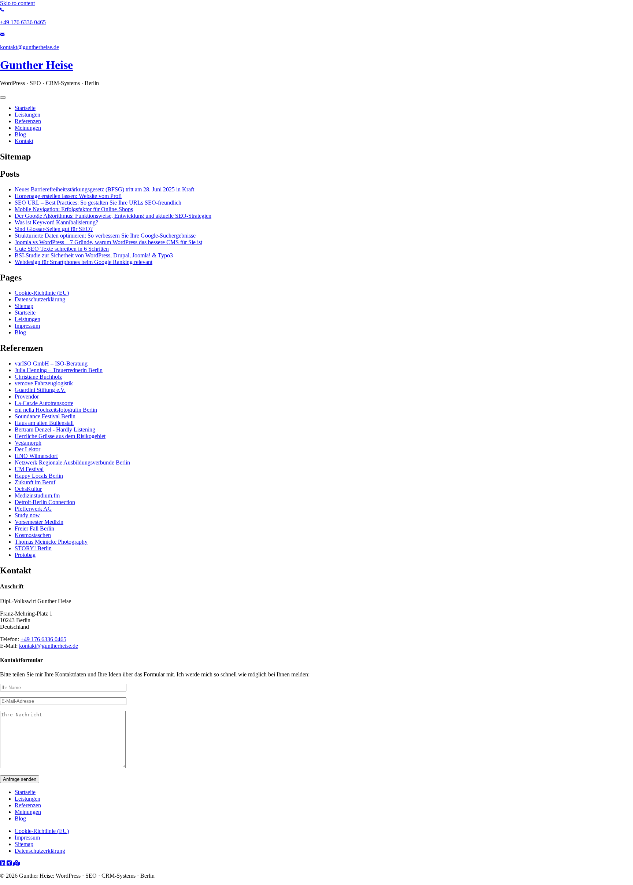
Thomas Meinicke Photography (51, 542)
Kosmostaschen (33, 535)
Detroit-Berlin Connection (45, 502)
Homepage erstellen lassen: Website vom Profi (68, 196)
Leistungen (27, 319)
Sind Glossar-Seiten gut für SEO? (54, 229)
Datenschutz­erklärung (40, 299)
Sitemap (24, 306)
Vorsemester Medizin (39, 522)
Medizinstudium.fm (37, 495)
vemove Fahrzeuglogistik (44, 383)
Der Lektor (27, 449)
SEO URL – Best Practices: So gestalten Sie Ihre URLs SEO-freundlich (98, 202)
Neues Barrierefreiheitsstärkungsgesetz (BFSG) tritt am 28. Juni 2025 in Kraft (104, 189)
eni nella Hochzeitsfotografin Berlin (56, 410)
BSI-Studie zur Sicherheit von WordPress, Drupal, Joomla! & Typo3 (94, 255)
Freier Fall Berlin (34, 528)
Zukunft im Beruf (35, 482)
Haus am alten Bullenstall (44, 423)
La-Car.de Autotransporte (44, 403)
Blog (20, 332)
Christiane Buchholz (38, 377)
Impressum (27, 326)
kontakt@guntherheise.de (48, 646)
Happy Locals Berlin (39, 476)
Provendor (27, 396)
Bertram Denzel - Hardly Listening (55, 429)
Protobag (25, 555)
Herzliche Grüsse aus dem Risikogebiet (60, 436)
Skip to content (17, 3)
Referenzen (28, 805)
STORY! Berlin (33, 548)
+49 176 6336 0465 (43, 639)
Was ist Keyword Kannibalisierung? (56, 222)
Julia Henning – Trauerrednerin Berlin (59, 370)
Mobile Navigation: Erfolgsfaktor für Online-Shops (74, 209)
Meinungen (28, 812)
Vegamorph (28, 443)
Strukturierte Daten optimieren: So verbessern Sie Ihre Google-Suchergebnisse (105, 235)
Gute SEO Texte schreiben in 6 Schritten (62, 249)
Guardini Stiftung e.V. (40, 390)
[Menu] (3, 97)
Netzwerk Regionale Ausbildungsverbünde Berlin (72, 462)
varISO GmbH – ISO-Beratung (51, 363)
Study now (27, 515)
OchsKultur (28, 489)
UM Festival (29, 469)
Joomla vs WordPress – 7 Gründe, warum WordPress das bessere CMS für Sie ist (108, 242)
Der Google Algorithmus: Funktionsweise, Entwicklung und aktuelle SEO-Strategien (113, 216)
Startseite (25, 312)
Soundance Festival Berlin (45, 416)
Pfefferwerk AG (33, 509)
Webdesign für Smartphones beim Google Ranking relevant (83, 262)
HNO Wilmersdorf (36, 456)
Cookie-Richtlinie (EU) (42, 293)
